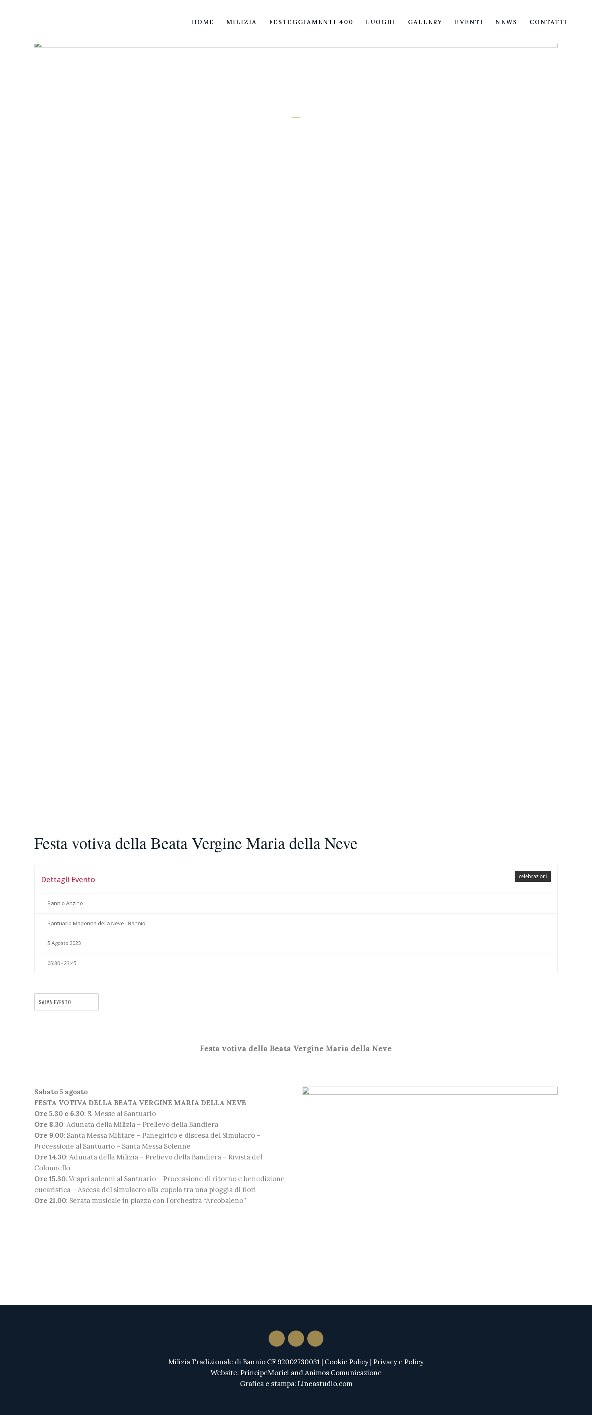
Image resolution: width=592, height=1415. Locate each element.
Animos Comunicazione (343, 1372)
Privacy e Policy (398, 1361)
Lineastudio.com (325, 1383)
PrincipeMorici (264, 1372)
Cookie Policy (346, 1361)
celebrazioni (533, 876)
